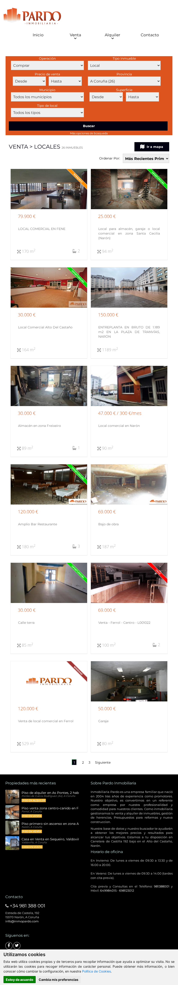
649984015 (108, 890)
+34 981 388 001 (27, 906)
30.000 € (26, 315)
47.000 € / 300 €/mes (119, 413)
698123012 (126, 890)
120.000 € (28, 511)
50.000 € (107, 708)
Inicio (38, 35)
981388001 (161, 886)
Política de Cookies (96, 971)
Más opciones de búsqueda (89, 133)
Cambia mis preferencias (58, 980)
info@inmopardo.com (22, 921)
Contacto (150, 35)
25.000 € (107, 216)
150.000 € (108, 315)
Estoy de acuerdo (19, 980)
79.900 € (26, 216)
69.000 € (107, 511)
